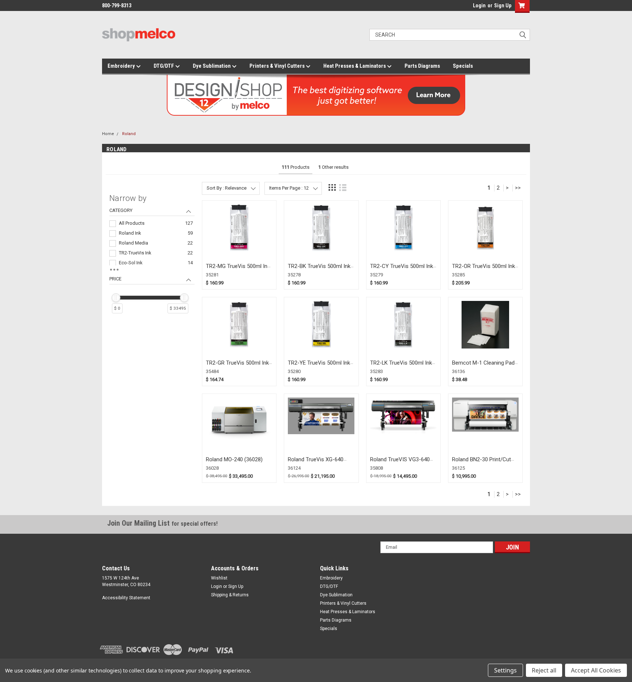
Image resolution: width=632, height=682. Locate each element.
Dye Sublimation (212, 66)
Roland (129, 133)
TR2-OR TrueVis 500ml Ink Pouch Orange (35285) (483, 269)
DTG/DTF (164, 66)
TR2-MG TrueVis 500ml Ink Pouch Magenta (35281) (238, 269)
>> (518, 188)
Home (108, 133)
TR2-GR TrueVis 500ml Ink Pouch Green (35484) (237, 366)
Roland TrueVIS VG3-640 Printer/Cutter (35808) (400, 463)
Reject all (544, 670)
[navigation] (152, 256)
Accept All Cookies (596, 670)
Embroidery (122, 66)
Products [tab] (295, 167)
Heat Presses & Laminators (355, 66)
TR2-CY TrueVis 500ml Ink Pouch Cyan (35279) (401, 269)
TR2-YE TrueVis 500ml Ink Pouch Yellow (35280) (319, 366)
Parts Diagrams (422, 66)
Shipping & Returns (230, 594)
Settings (505, 670)
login (471, 7)
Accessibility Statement (126, 597)
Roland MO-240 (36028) (234, 459)
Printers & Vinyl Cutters (277, 66)
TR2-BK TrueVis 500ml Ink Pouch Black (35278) (319, 269)
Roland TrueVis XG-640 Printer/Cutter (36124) (315, 463)
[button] (520, 6)
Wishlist (219, 578)
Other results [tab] (333, 167)
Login (479, 5)
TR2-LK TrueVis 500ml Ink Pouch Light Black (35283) (401, 366)
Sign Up (502, 5)
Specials (463, 66)
